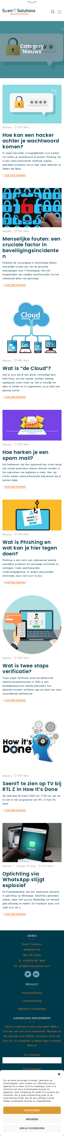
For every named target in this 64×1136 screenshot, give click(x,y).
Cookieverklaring (32, 1000)
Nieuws (7, 127)
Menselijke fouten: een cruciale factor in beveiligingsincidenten (31, 247)
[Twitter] (28, 974)
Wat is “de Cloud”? (26, 368)
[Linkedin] (36, 974)
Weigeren (32, 1119)
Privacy (31, 866)
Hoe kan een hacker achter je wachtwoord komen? (30, 141)
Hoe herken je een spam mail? (25, 455)
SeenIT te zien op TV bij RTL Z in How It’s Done (32, 786)
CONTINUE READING (15, 175)
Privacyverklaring (32, 992)
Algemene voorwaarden (32, 1008)
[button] (59, 1074)
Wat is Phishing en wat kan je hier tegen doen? (29, 548)
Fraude (21, 866)
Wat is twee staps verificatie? (25, 668)
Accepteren (32, 1110)
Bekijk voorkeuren (32, 1128)
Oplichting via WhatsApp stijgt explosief (23, 879)
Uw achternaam (32, 1068)
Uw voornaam (32, 1054)
